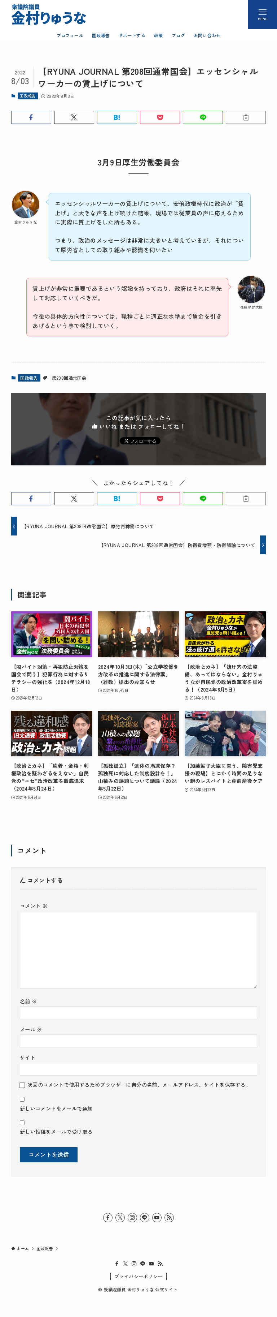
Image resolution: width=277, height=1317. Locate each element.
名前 (28, 1001)
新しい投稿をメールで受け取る (56, 1131)
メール (31, 1029)
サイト (27, 1057)
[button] (31, 117)
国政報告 (27, 96)
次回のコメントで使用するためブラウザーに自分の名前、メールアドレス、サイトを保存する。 (139, 1084)
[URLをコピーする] (246, 117)
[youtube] (157, 1217)
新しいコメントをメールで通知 (56, 1108)
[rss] (169, 1217)
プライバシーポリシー (138, 1276)
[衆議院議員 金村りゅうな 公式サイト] (48, 14)
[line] (144, 1217)
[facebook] (108, 1217)
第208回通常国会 (69, 378)
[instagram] (132, 1217)
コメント (33, 905)
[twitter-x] (120, 1217)
